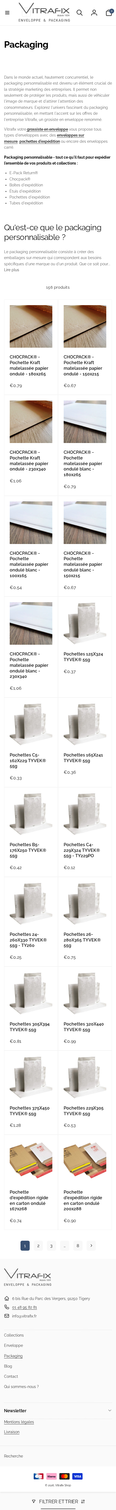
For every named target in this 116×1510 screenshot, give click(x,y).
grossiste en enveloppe (47, 129)
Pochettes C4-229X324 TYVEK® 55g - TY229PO (82, 850)
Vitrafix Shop (63, 1485)
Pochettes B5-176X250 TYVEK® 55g (28, 850)
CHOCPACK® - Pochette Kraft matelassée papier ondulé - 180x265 (29, 365)
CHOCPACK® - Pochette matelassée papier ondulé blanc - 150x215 (83, 564)
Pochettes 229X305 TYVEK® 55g (84, 1111)
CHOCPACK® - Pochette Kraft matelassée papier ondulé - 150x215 (83, 365)
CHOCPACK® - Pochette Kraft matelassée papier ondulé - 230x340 (29, 461)
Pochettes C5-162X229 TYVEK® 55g (28, 760)
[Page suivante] (91, 1246)
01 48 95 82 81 (24, 1307)
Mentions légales (19, 1422)
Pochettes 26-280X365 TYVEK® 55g (82, 940)
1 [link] (25, 1245)
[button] (7, 13)
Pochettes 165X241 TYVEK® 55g (83, 757)
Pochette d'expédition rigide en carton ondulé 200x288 (83, 1200)
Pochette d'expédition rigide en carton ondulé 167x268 (29, 1200)
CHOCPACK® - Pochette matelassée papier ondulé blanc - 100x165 (29, 564)
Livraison (11, 1432)
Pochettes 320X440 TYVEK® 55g (84, 1026)
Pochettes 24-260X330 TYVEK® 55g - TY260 (28, 940)
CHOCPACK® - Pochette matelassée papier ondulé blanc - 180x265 (83, 463)
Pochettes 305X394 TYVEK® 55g (30, 1026)
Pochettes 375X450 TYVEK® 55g (30, 1111)
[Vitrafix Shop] (27, 1285)
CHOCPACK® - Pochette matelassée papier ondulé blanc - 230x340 (29, 665)
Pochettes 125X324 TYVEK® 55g (83, 656)
